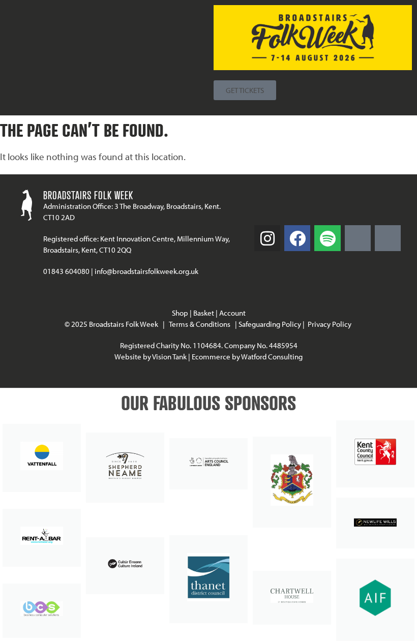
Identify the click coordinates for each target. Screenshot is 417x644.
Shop (180, 313)
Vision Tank (169, 356)
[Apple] (388, 238)
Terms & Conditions (199, 324)
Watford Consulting (272, 356)
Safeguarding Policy (270, 324)
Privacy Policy (330, 324)
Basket (203, 313)
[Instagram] (267, 238)
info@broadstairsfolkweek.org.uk (146, 271)
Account (232, 313)
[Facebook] (297, 238)
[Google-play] (358, 238)
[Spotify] (327, 238)
